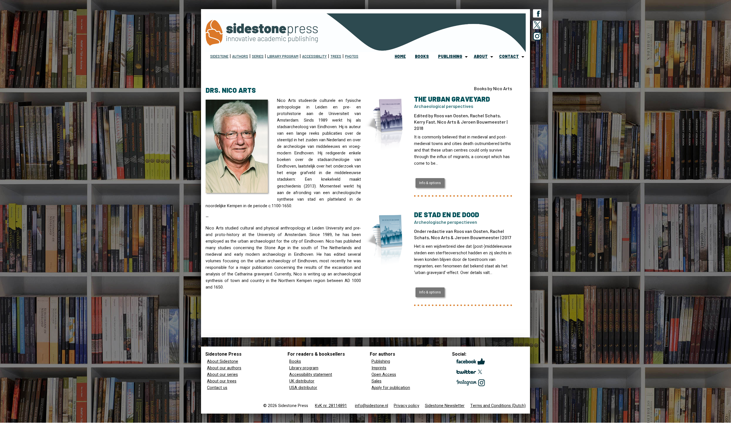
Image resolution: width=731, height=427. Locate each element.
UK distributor (301, 381)
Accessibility (314, 56)
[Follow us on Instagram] (537, 37)
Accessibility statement (310, 375)
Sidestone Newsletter (445, 406)
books (422, 56)
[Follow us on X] (537, 26)
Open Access (383, 375)
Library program (282, 56)
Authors (240, 56)
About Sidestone (222, 361)
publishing (450, 56)
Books (295, 361)
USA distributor (303, 388)
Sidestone (219, 56)
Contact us (217, 388)
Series (258, 56)
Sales (376, 381)
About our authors (224, 368)
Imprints (378, 368)
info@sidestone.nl (371, 406)
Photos (351, 56)
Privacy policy (406, 406)
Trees (335, 56)
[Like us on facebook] (537, 14)
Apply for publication (390, 388)
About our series (222, 375)
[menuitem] (400, 57)
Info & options (430, 183)
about (481, 56)
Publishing (380, 361)
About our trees (221, 381)
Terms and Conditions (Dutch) (498, 406)
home (400, 56)
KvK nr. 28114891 (331, 406)
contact (509, 56)
